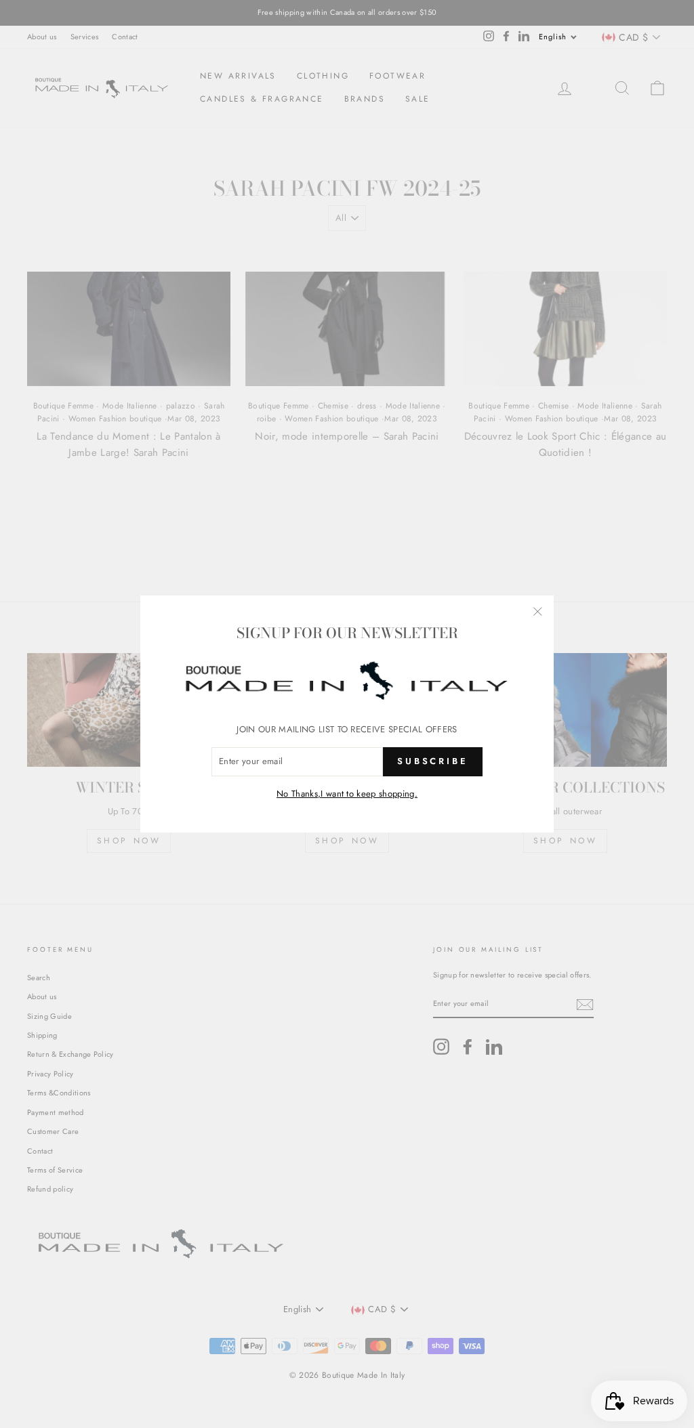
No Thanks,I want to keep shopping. (347, 793)
